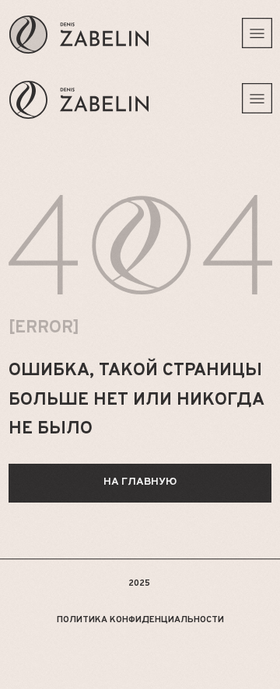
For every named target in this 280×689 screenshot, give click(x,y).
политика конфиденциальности (140, 619)
